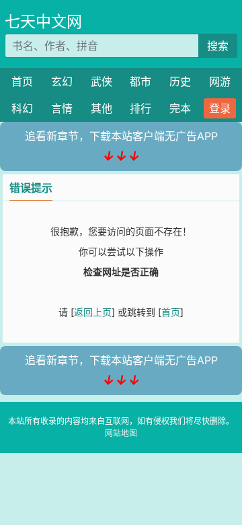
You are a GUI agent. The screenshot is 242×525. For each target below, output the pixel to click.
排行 (140, 108)
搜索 (218, 46)
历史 (180, 81)
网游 (220, 81)
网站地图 (121, 433)
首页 (22, 81)
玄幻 (62, 81)
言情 (62, 108)
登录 (220, 108)
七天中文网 (43, 21)
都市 (140, 81)
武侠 (101, 81)
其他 (101, 108)
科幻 (22, 108)
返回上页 (93, 312)
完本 (180, 108)
